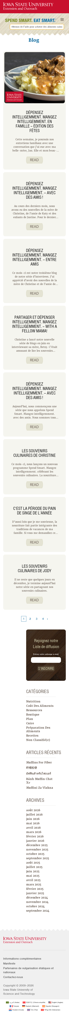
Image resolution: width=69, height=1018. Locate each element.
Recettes (32, 735)
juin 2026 (33, 819)
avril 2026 (33, 827)
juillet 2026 (34, 814)
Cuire (30, 723)
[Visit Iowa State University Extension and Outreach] (34, 940)
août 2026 (33, 810)
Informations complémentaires (22, 958)
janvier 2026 (35, 841)
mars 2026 (33, 832)
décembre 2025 (37, 845)
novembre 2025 (37, 849)
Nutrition (33, 701)
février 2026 (35, 836)
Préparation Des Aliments (38, 729)
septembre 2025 (37, 858)
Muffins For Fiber (39, 762)
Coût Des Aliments (39, 706)
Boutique (32, 714)
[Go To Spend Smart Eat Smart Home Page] (28, 6)
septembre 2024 (37, 910)
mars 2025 (33, 884)
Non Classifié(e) (38, 740)
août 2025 (33, 862)
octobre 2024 (35, 906)
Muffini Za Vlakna (39, 788)
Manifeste (9, 963)
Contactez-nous (13, 977)
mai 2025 (32, 876)
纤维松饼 (31, 767)
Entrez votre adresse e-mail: (46, 654)
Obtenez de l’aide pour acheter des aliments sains (36, 27)
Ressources (34, 710)
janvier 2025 (35, 893)
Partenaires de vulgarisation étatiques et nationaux (28, 970)
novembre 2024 (37, 902)
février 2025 (34, 889)
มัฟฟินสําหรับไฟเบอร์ (38, 773)
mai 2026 (33, 823)
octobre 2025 (35, 854)
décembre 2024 (37, 897)
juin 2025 (32, 871)
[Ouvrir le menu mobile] (62, 19)
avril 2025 (33, 880)
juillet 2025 (34, 867)
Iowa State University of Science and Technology (19, 992)
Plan (29, 719)
